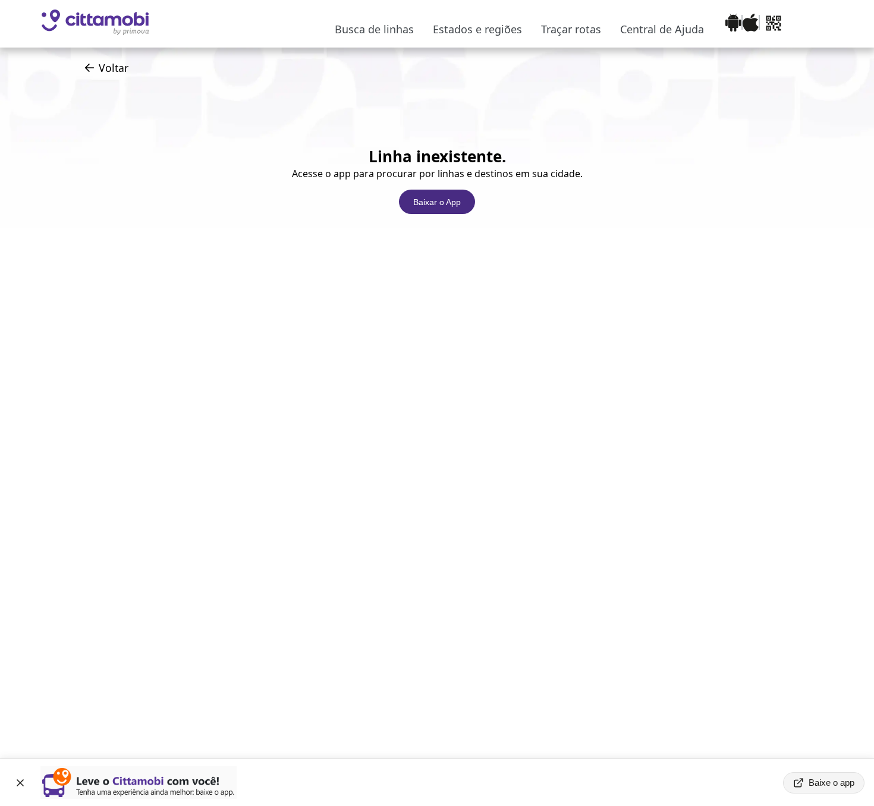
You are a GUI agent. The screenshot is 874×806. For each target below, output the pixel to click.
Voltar (113, 68)
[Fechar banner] (20, 783)
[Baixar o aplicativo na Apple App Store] (751, 24)
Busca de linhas (374, 29)
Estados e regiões (477, 29)
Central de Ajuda (662, 29)
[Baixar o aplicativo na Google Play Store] (733, 24)
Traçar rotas (571, 29)
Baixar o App (437, 202)
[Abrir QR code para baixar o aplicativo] (773, 24)
